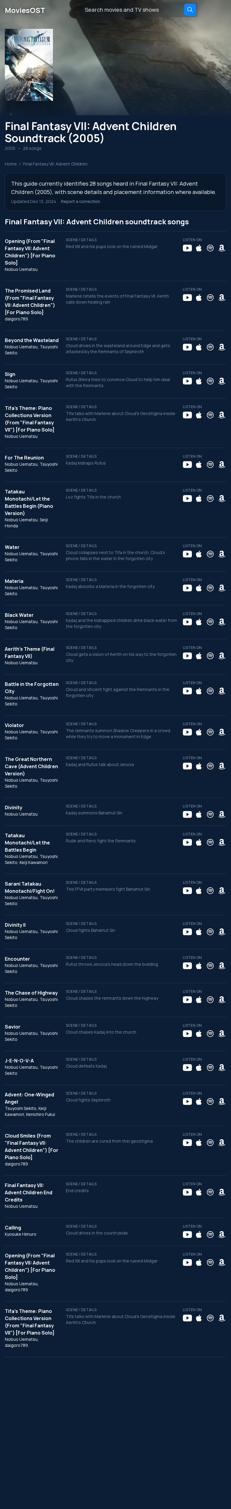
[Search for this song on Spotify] (210, 248)
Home (11, 164)
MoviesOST (27, 9)
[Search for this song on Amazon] (221, 248)
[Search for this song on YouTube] (187, 248)
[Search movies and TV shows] (190, 10)
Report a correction (80, 201)
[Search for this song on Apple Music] (198, 248)
